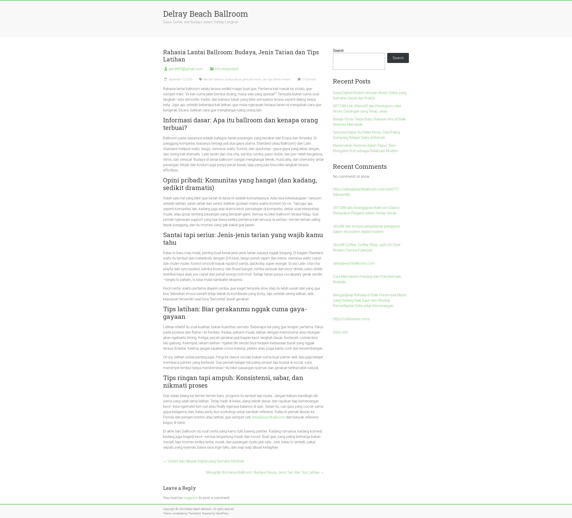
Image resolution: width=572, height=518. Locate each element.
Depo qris (340, 332)
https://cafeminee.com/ (351, 319)
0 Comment (309, 79)
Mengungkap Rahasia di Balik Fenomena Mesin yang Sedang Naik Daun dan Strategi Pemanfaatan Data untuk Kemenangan (369, 300)
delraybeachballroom (268, 417)
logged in (190, 498)
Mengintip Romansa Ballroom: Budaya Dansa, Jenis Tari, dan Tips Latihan (265, 472)
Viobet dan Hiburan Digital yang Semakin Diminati (203, 461)
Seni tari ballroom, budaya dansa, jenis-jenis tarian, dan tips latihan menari (246, 79)
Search (338, 50)
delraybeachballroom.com (354, 263)
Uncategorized (226, 69)
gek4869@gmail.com (185, 69)
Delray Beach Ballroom (205, 13)
